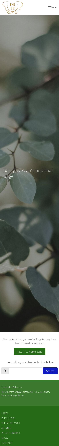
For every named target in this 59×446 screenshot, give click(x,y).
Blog (4, 437)
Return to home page (29, 351)
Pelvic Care (8, 418)
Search (50, 371)
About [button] (5, 428)
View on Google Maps (12, 395)
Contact (6, 442)
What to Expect (10, 432)
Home (4, 413)
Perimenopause (10, 423)
